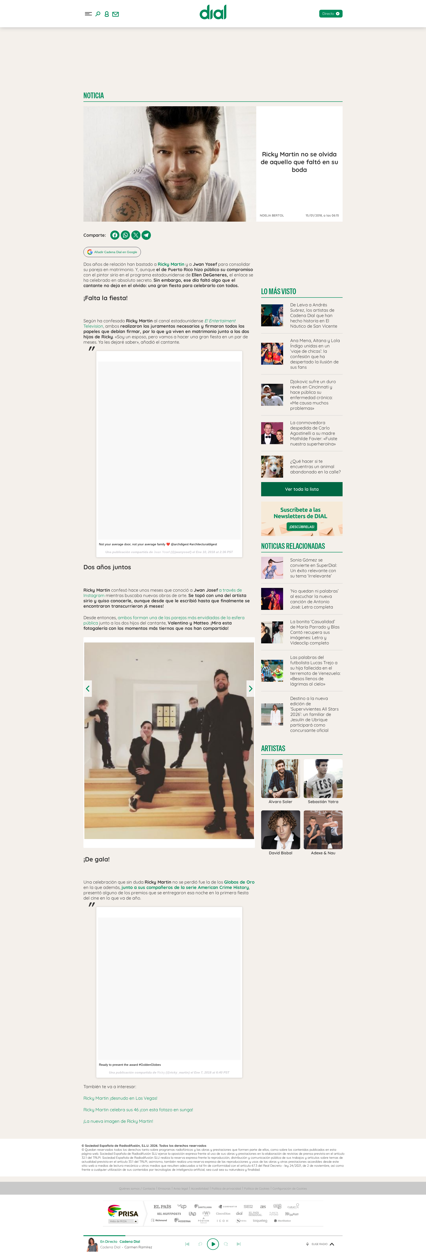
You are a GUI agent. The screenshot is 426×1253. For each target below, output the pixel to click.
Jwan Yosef (162, 552)
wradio (205, 1213)
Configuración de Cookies (289, 1188)
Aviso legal (181, 1188)
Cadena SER (247, 1207)
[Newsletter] (115, 14)
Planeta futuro (272, 1213)
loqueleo (260, 1220)
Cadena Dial (239, 1213)
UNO (193, 1213)
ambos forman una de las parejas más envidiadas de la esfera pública (164, 620)
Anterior (187, 1244)
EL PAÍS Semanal (255, 1213)
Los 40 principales (183, 1207)
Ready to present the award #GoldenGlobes (130, 1064)
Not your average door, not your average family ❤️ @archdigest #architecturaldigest (158, 544)
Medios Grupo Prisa (123, 1221)
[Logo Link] (213, 12)
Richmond (159, 1220)
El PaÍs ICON (222, 1220)
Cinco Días (223, 1213)
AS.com (261, 1207)
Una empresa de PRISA (123, 1210)
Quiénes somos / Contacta (137, 1188)
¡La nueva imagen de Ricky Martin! (118, 1121)
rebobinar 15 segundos (200, 1244)
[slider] (213, 1235)
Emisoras (164, 1188)
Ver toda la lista (302, 489)
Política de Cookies (256, 1188)
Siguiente (239, 1244)
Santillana (204, 1207)
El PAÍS (162, 1207)
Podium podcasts (203, 1220)
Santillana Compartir (228, 1207)
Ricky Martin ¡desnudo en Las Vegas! (120, 1098)
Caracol (292, 1207)
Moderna (181, 1220)
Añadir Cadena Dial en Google (115, 252)
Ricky (161, 1072)
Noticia (93, 95)
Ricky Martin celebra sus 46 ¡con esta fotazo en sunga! (138, 1109)
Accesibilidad (200, 1188)
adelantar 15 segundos (226, 1244)
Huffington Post (168, 1213)
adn (275, 1207)
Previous (88, 688)
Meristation (282, 1220)
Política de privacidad (226, 1188)
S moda (241, 1220)
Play (213, 1244)
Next (250, 688)
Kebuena (288, 1213)
